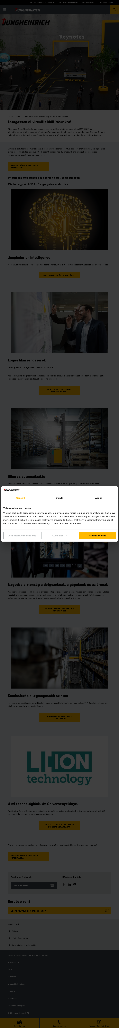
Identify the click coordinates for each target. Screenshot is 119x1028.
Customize (57, 535)
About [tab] (98, 498)
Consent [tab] (20, 498)
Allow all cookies (97, 535)
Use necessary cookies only (22, 535)
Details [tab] (59, 498)
